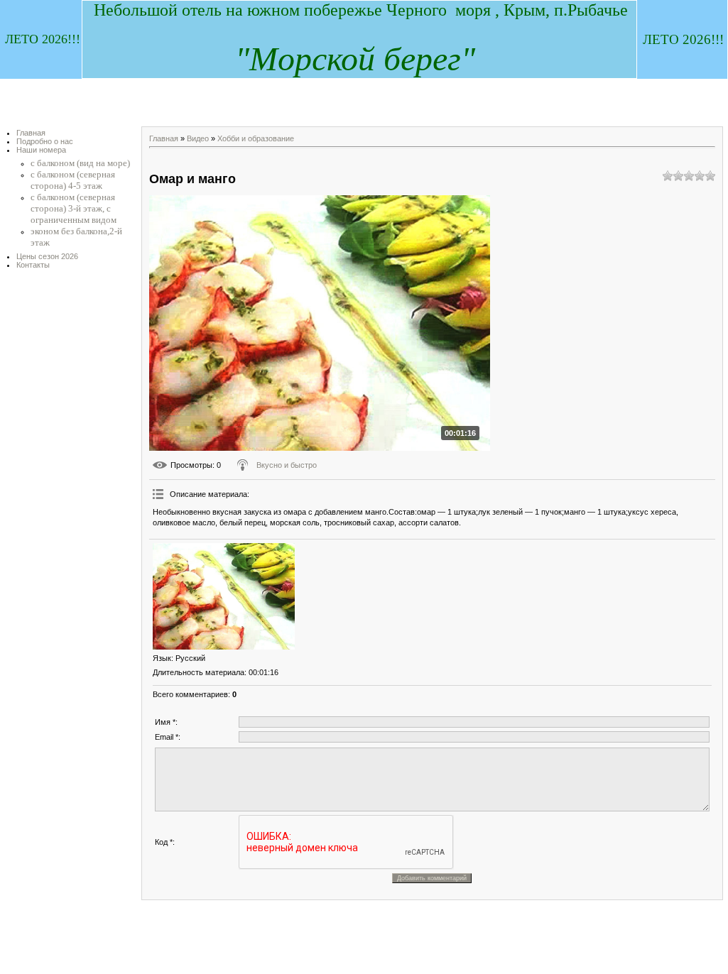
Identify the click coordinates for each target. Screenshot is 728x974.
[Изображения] (224, 596)
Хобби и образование (255, 138)
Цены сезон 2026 (47, 256)
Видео (198, 138)
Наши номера (41, 150)
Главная (30, 132)
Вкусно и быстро (286, 465)
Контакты (33, 265)
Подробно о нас (44, 141)
